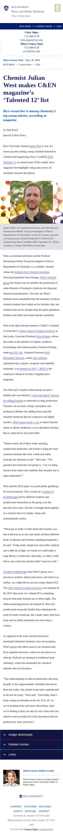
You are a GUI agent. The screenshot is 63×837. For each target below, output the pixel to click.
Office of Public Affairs (20, 16)
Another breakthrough (15, 571)
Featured (30, 806)
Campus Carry (46, 829)
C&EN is (43, 368)
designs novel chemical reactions (32, 272)
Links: (12, 754)
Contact (44, 811)
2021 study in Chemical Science (25, 587)
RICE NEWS (25, 26)
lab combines (40, 357)
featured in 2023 (28, 368)
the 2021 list (16, 352)
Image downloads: (21, 734)
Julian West (35, 146)
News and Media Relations (27, 11)
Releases (45, 806)
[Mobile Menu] (57, 8)
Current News (43, 26)
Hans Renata (43, 336)
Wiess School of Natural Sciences (37, 331)
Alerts (18, 811)
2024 (59, 26)
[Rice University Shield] (6, 11)
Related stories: (19, 744)
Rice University (20, 7)
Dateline (30, 811)
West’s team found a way (26, 422)
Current (16, 806)
